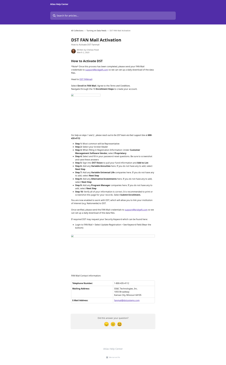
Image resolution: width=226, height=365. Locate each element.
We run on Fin (114, 357)
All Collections (77, 30)
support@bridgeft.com (96, 69)
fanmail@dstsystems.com (127, 300)
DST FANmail (86, 79)
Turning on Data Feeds (96, 30)
